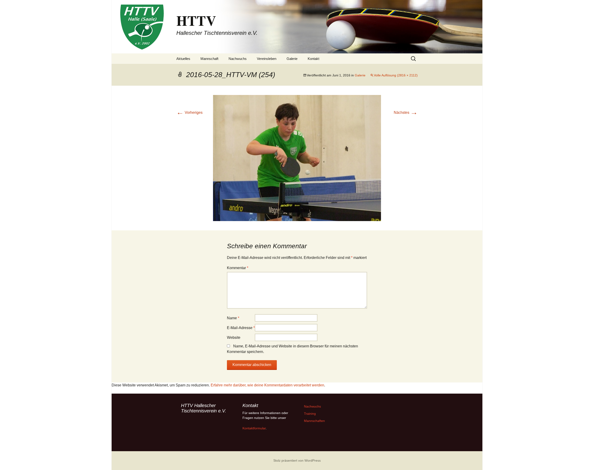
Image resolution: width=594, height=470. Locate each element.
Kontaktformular (254, 428)
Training (310, 413)
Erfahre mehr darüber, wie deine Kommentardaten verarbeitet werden (267, 385)
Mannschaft (209, 59)
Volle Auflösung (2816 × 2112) (396, 75)
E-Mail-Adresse (241, 328)
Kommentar (237, 268)
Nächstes (406, 112)
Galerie (292, 59)
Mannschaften (314, 421)
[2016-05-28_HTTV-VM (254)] (297, 158)
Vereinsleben (266, 59)
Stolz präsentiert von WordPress (297, 460)
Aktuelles (183, 59)
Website (233, 337)
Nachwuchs (238, 59)
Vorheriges (189, 112)
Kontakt (313, 59)
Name (233, 318)
